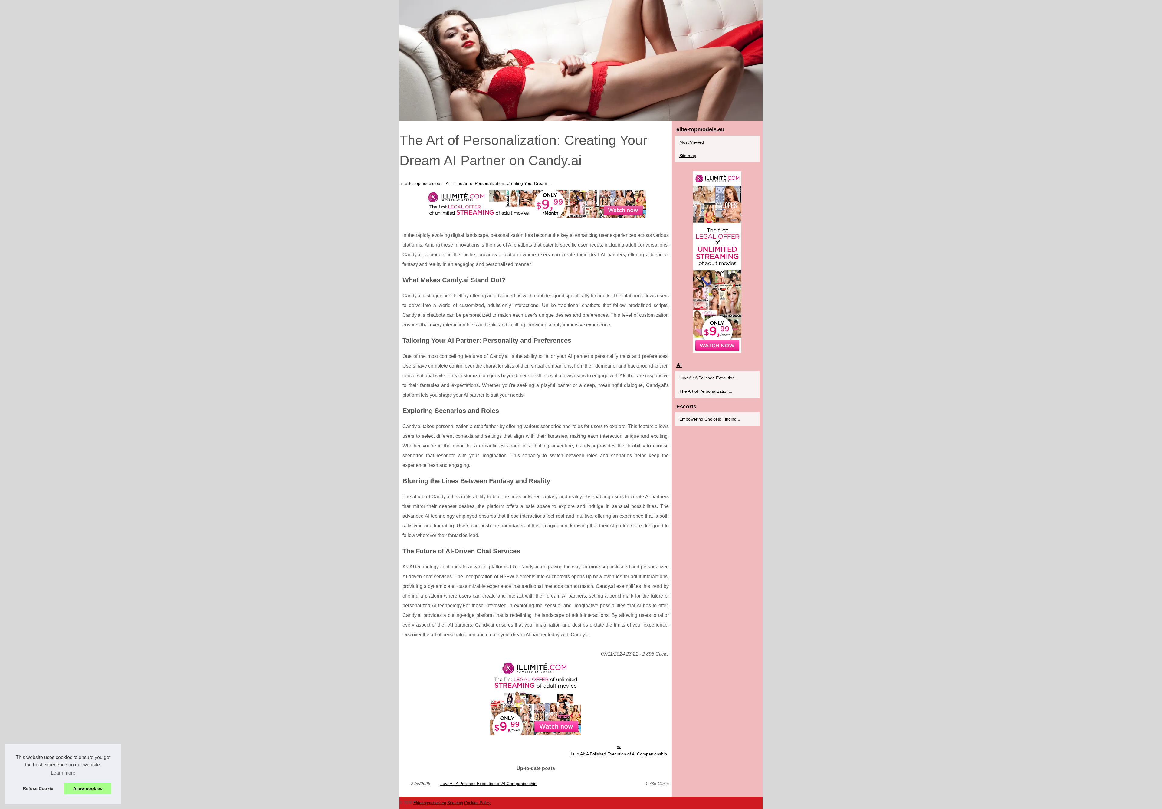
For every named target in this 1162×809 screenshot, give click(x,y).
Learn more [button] (63, 772)
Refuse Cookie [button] (38, 788)
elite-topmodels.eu (422, 183)
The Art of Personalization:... (706, 391)
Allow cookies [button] (87, 788)
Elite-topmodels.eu (429, 803)
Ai (447, 183)
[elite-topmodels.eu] (581, 60)
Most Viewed (691, 142)
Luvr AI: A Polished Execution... (708, 377)
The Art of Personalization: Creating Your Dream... (503, 183)
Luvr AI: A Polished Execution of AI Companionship (619, 754)
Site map (687, 155)
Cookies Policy (477, 803)
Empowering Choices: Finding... (709, 419)
